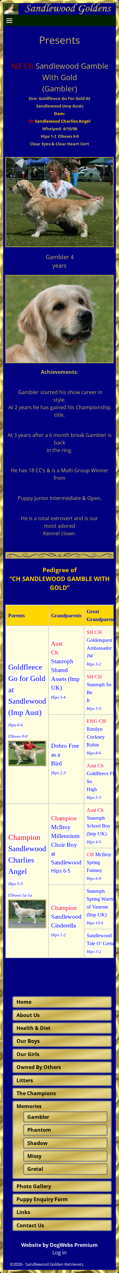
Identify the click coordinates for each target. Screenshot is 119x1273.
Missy (34, 1156)
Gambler (38, 1116)
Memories (29, 1106)
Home (24, 1001)
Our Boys (28, 1041)
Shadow (37, 1143)
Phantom (39, 1129)
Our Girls (28, 1054)
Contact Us (30, 1225)
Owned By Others (39, 1067)
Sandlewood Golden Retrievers (54, 1264)
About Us (28, 1015)
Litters (25, 1080)
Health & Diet (33, 1028)
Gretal (35, 1168)
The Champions (36, 1093)
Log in (59, 1252)
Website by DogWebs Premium (59, 1244)
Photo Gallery (34, 1186)
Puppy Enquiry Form (42, 1199)
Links (23, 1212)
